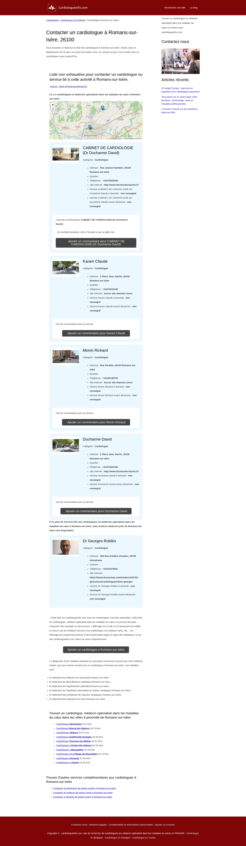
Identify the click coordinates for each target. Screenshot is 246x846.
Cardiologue (52, 20)
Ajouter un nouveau (165, 824)
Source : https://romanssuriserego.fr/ (68, 86)
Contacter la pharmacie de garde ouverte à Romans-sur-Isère (84, 788)
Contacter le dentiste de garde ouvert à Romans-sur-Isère (82, 797)
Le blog (194, 7)
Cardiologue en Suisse (143, 837)
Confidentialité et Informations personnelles (131, 824)
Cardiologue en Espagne (117, 837)
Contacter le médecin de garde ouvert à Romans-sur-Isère (83, 792)
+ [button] (53, 104)
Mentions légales (98, 824)
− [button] (53, 108)
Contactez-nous (79, 824)
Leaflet (120, 138)
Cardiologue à (74, 745)
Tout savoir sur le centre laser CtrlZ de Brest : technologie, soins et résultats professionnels (179, 100)
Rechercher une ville (174, 7)
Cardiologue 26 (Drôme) (72, 20)
